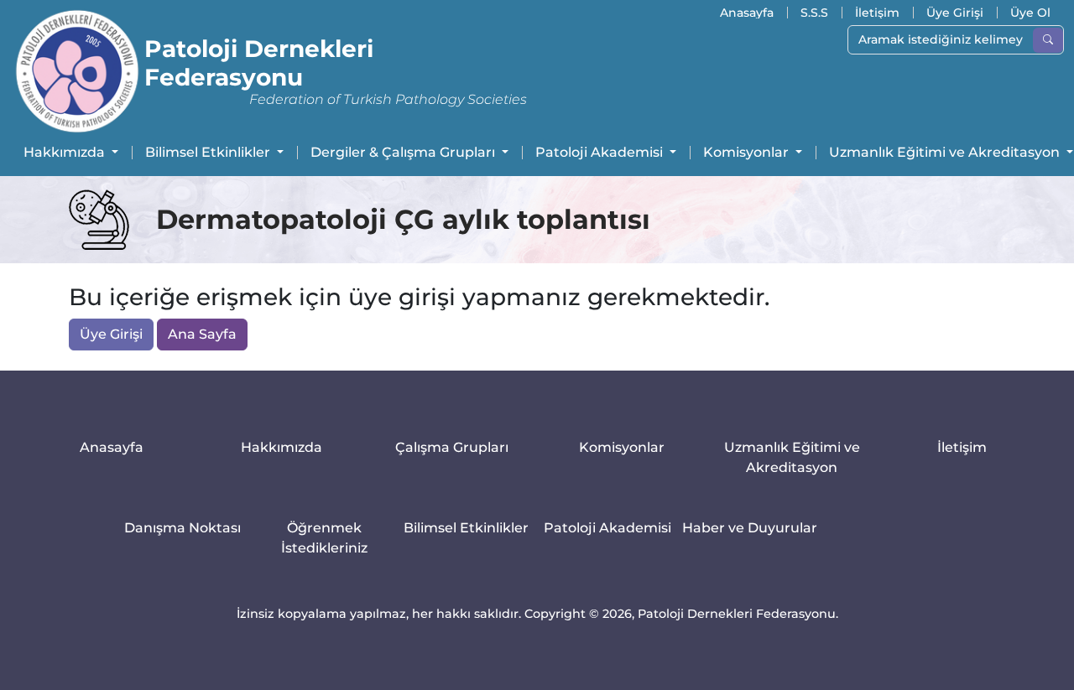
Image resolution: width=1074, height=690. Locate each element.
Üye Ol (1030, 12)
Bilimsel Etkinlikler (466, 528)
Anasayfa (747, 12)
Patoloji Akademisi (607, 528)
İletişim (877, 12)
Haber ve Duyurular (749, 528)
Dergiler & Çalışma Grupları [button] (404, 152)
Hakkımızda (281, 447)
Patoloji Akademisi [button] (600, 152)
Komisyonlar (622, 447)
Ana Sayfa (202, 334)
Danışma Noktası (182, 528)
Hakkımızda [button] (65, 152)
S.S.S (814, 12)
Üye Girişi (954, 12)
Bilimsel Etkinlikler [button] (209, 152)
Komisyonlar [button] (747, 152)
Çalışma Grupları (451, 447)
